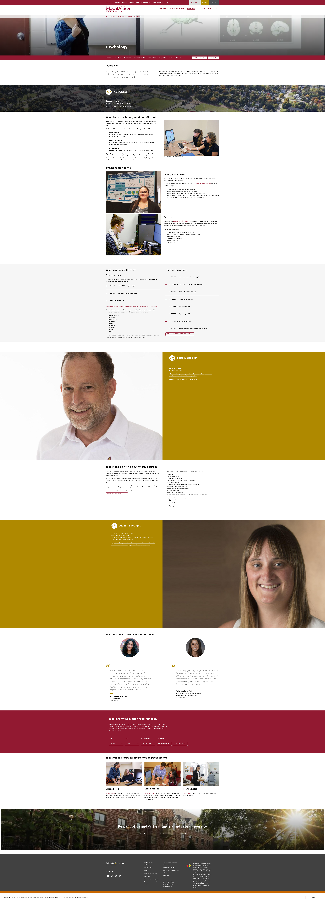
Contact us (141, 833)
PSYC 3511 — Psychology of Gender (182, 314)
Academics (113, 16)
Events (146, 870)
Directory (196, 2)
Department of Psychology (181, 221)
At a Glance (118, 58)
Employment (147, 867)
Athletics (146, 865)
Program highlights (139, 58)
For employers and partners (152, 879)
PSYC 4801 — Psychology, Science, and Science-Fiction (188, 328)
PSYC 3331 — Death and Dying (180, 306)
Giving (206, 2)
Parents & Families (134, 2)
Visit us (162, 833)
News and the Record (150, 873)
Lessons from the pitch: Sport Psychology (183, 379)
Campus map (167, 865)
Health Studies (187, 793)
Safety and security (168, 867)
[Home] (119, 9)
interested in (145, 738)
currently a (160, 738)
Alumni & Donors (157, 2)
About (210, 8)
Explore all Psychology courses (178, 334)
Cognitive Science (149, 793)
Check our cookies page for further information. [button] (75, 898)
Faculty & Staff (146, 2)
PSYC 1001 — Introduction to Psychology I (184, 277)
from (126, 738)
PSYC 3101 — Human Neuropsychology (183, 292)
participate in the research (203, 183)
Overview (109, 58)
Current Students (121, 2)
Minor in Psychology (117, 300)
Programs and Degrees (125, 16)
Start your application (115, 494)
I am (110, 738)
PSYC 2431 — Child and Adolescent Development (186, 284)
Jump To (213, 2)
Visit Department (199, 58)
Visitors (167, 2)
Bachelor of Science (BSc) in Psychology (123, 293)
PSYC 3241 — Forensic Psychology (181, 299)
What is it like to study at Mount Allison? (160, 58)
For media (147, 876)
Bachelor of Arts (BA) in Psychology (122, 286)
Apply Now (213, 58)
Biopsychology (110, 793)
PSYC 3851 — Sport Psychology (180, 321)
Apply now (184, 833)
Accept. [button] (313, 897)
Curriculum (127, 58)
